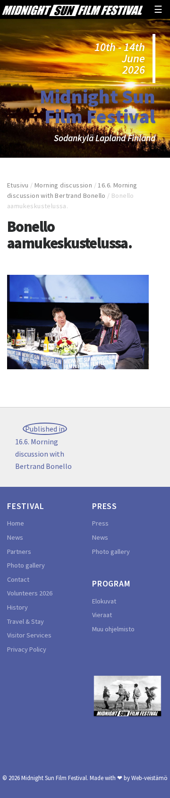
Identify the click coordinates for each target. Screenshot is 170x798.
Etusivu (18, 185)
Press (100, 523)
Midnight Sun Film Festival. (54, 777)
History (17, 607)
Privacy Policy (26, 649)
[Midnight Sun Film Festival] (72, 9)
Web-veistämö (149, 777)
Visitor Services (29, 635)
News (15, 537)
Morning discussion (63, 185)
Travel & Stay (25, 621)
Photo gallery (26, 565)
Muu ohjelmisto (113, 629)
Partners (19, 551)
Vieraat (102, 615)
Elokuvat (104, 601)
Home (15, 523)
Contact (18, 579)
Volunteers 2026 (29, 593)
